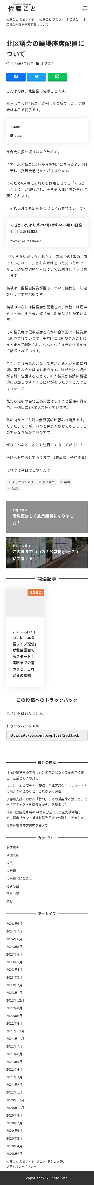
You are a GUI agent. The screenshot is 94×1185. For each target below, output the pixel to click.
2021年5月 (14, 1062)
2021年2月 (14, 1084)
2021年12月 (15, 1031)
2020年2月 (14, 1153)
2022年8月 (14, 1008)
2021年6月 (14, 1054)
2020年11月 (15, 1107)
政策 (9, 863)
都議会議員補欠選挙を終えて (27, 825)
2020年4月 (14, 1146)
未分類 (11, 870)
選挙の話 (12, 894)
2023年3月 (14, 977)
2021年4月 (14, 1069)
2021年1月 (14, 1092)
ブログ (41, 1161)
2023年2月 (14, 985)
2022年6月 (14, 1016)
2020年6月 (14, 1130)
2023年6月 (14, 954)
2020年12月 (15, 1100)
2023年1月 (14, 992)
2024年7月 (14, 931)
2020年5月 (14, 1138)
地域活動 (12, 855)
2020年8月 (14, 1115)
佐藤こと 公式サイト (20, 1161)
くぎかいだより (22, 482)
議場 (66, 482)
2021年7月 (14, 1046)
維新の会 (12, 886)
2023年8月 (14, 946)
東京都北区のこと (19, 878)
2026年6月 (14, 923)
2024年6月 (14, 939)
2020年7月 (14, 1123)
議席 (14, 488)
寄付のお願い (57, 1161)
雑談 (9, 901)
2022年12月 (15, 1000)
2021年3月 (14, 1077)
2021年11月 (15, 1038)
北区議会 (47, 63)
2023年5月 (14, 962)
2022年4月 (14, 1023)
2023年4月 (14, 969)
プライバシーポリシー (21, 1166)
